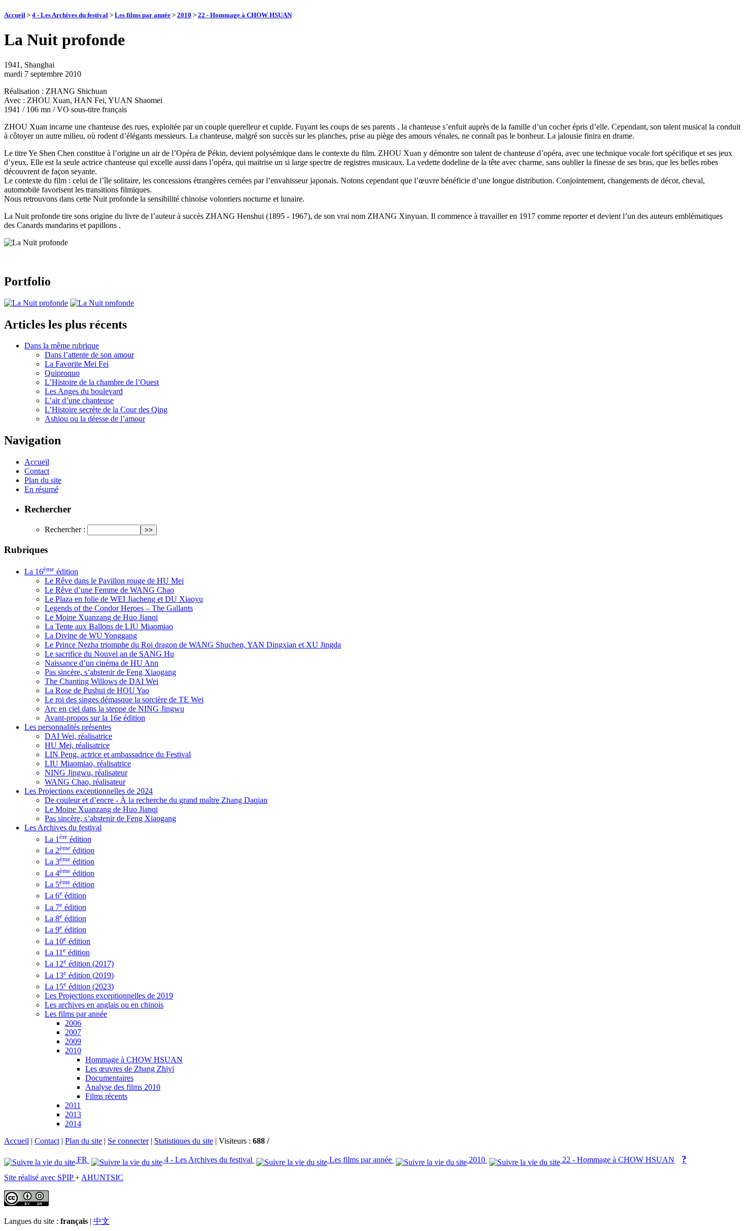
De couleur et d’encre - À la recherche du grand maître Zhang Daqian (156, 800)
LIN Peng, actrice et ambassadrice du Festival (118, 754)
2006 (73, 1023)
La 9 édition (65, 929)
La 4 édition (69, 873)
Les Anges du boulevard (84, 391)
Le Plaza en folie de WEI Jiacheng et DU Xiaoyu (124, 599)
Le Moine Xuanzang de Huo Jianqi (101, 617)
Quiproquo (62, 373)
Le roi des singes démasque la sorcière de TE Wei (124, 699)
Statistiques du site (183, 1141)
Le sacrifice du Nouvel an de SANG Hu (109, 654)
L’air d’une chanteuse (79, 400)
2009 (73, 1041)
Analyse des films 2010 (122, 1087)
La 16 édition (51, 571)
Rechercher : (65, 529)
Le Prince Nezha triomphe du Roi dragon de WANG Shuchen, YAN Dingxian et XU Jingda (193, 644)
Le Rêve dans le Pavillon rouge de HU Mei (114, 580)
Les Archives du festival (62, 827)
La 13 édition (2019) (79, 975)
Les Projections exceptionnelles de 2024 (88, 791)
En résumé (41, 489)
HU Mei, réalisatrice (77, 745)
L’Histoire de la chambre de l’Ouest (102, 382)
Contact (36, 471)
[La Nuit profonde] (36, 303)
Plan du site (42, 480)
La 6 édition (65, 895)
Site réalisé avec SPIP (39, 1177)
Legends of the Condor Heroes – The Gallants (119, 608)
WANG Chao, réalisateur (85, 782)
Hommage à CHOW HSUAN (134, 1059)
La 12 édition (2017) (79, 963)
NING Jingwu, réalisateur (86, 772)
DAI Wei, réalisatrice (78, 736)
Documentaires (109, 1078)
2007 (73, 1032)
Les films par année (143, 15)
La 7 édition (65, 907)
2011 (73, 1105)
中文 (101, 1221)
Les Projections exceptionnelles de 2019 (109, 995)
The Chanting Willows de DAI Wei (101, 681)
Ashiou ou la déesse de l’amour (95, 418)
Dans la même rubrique (61, 345)
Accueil (14, 15)
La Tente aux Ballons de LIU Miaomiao (109, 626)
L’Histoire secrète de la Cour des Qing (106, 409)
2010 (184, 15)
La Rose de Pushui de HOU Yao (97, 690)
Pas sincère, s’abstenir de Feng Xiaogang (110, 672)
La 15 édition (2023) (79, 986)
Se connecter (128, 1141)
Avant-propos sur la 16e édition (95, 718)
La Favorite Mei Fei (77, 364)
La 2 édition (69, 850)
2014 (73, 1123)
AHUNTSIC (102, 1177)
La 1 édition (68, 839)
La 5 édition (69, 884)
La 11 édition (67, 952)
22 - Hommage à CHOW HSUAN (245, 15)
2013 (73, 1114)
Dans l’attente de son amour (89, 354)
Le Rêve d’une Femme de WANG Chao (109, 590)
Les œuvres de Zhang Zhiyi (129, 1068)
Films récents (106, 1096)
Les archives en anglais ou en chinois (104, 1004)
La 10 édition (67, 941)
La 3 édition (69, 861)
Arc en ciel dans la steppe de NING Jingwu (114, 708)
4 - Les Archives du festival (70, 15)
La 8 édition (65, 918)
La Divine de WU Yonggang (91, 635)
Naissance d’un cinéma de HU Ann (101, 663)
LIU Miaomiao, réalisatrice (88, 763)
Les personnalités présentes (67, 727)
